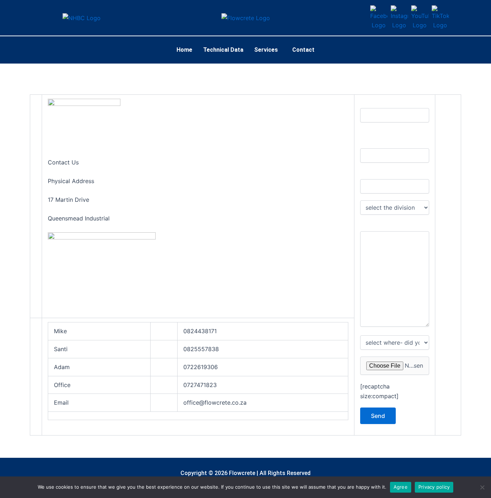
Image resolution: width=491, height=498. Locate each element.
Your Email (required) (384, 175)
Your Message (377, 226)
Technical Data (223, 49)
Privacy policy (434, 487)
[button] (268, 50)
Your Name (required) (385, 104)
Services (266, 49)
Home (184, 49)
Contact (303, 49)
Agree (401, 487)
